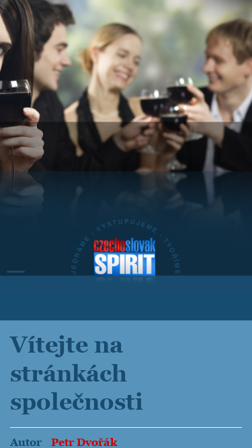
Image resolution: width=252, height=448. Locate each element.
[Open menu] (16, 278)
